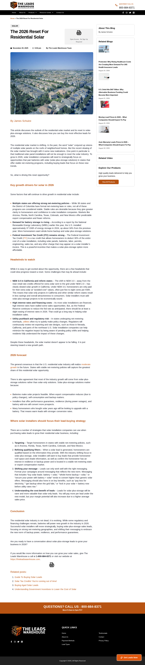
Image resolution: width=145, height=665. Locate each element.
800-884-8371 (91, 606)
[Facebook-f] (123, 13)
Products (31, 12)
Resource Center (45, 12)
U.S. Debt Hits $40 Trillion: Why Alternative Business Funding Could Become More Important (113, 92)
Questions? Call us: (126, 4)
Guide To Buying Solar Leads (28, 577)
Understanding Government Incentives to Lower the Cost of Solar (45, 589)
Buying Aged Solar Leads (26, 585)
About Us (22, 12)
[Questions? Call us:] (116, 5)
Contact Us (60, 12)
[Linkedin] (134, 13)
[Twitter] (130, 13)
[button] (109, 182)
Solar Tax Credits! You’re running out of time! (36, 581)
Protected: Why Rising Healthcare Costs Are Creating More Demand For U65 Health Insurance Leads (115, 64)
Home (14, 12)
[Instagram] (127, 13)
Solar (15, 26)
